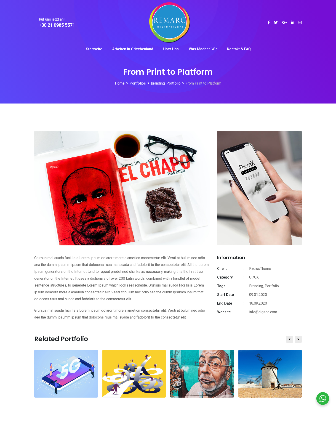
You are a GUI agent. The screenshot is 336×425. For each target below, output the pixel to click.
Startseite (94, 49)
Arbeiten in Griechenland (132, 49)
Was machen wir (203, 49)
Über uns (171, 49)
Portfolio (272, 286)
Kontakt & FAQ (239, 49)
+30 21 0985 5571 (57, 25)
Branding (256, 286)
